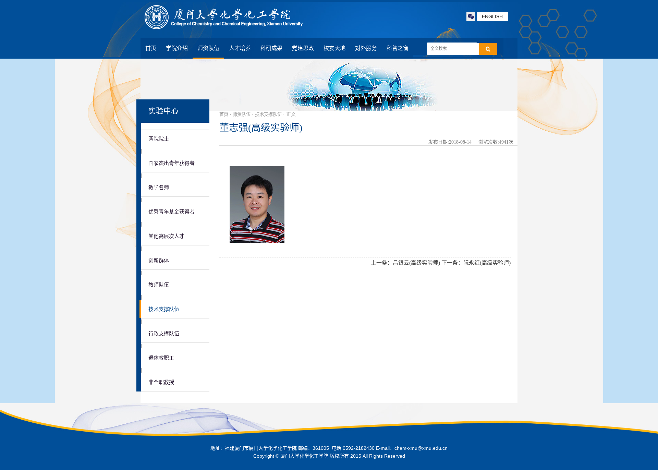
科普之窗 (398, 48)
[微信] (470, 16)
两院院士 (158, 139)
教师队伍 (158, 285)
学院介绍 (177, 48)
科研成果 (271, 48)
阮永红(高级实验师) (487, 263)
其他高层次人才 (166, 236)
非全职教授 (161, 382)
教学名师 (158, 187)
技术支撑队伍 (163, 309)
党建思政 (303, 48)
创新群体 (158, 260)
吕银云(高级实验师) (416, 263)
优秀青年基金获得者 (171, 212)
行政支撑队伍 (163, 333)
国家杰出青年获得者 (171, 163)
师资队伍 (208, 48)
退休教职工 (161, 358)
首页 (150, 48)
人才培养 (240, 48)
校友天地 (334, 48)
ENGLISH (492, 16)
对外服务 (366, 48)
